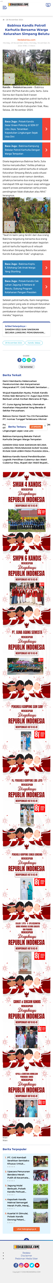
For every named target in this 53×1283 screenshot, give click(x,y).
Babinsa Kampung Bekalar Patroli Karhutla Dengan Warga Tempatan (22, 150)
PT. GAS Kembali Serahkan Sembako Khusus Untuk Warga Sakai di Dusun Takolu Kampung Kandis (18, 1160)
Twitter (33, 1269)
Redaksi (26, 1253)
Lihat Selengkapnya (26, 1229)
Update (37, 427)
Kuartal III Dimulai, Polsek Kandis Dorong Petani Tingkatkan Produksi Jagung (19, 1216)
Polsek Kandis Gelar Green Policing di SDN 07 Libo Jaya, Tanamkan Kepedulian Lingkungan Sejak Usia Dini (21, 129)
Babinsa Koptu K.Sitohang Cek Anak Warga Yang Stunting (20, 268)
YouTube (39, 1269)
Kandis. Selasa (34, 343)
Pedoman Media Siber (26, 1258)
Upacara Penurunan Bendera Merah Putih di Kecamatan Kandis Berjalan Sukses (18, 1174)
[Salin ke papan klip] (34, 360)
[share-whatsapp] (29, 360)
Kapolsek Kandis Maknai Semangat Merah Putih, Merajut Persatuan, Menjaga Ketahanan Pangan (19, 1202)
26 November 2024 (13, 343)
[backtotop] (26, 1240)
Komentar (28, 367)
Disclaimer (26, 1255)
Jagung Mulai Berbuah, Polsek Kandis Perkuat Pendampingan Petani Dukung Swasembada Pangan (16, 1188)
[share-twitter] (24, 360)
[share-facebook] (19, 360)
